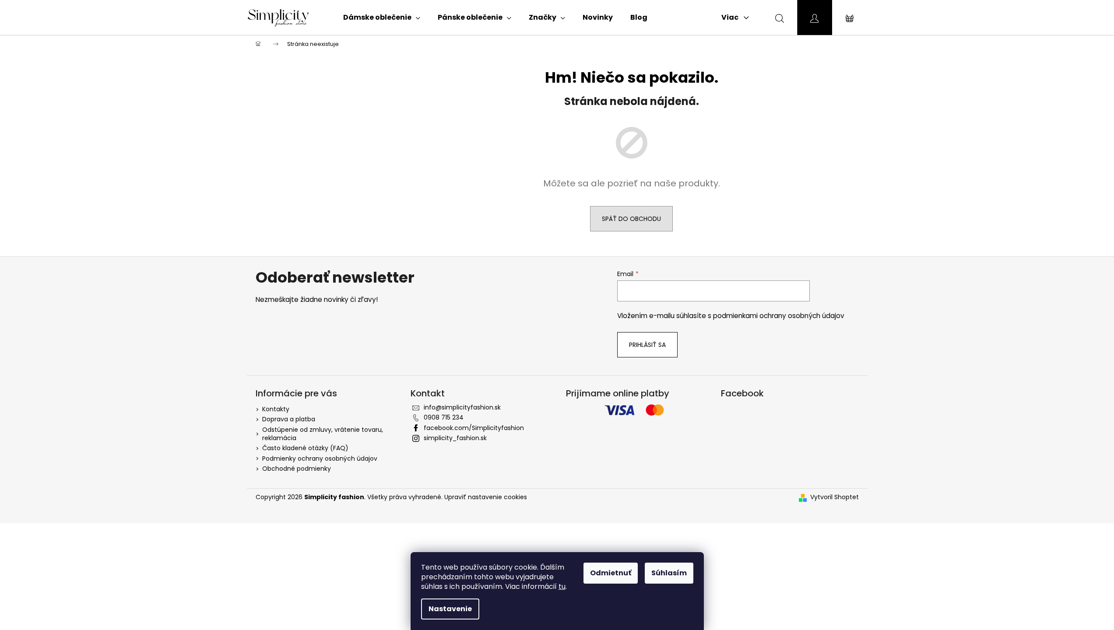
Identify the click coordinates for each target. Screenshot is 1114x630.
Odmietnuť (610, 573)
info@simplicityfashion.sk (462, 407)
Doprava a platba (288, 419)
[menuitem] (381, 17)
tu (562, 586)
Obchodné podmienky (296, 468)
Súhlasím (669, 573)
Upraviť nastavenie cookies (485, 497)
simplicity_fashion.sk (455, 438)
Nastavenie (450, 609)
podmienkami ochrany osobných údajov (778, 315)
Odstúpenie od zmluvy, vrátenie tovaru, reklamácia (322, 433)
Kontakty (275, 409)
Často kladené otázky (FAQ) (305, 448)
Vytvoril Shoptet (834, 497)
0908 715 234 (444, 417)
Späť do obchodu (631, 218)
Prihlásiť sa (647, 344)
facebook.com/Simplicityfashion (474, 428)
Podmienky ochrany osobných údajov (319, 458)
